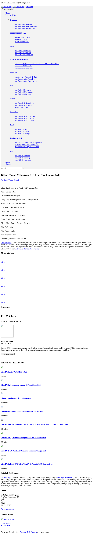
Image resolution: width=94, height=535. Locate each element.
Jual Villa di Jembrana (23, 160)
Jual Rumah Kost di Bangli (24, 118)
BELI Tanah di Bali (22, 42)
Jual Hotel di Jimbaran (23, 53)
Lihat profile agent (8, 354)
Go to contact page (8, 509)
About (8, 162)
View (3, 262)
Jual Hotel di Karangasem (24, 55)
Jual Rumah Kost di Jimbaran (25, 116)
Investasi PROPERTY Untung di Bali (28, 143)
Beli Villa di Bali (21, 40)
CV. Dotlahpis (6, 477)
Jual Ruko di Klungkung (24, 92)
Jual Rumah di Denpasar (23, 105)
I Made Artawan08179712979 (6, 524)
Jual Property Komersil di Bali (26, 77)
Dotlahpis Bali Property (65, 477)
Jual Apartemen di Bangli (24, 24)
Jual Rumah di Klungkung (24, 103)
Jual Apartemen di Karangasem (26, 26)
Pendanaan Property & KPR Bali (27, 147)
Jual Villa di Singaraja (22, 158)
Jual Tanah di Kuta (21, 129)
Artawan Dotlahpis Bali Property (27, 249)
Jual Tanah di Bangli (22, 134)
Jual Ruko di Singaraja (23, 94)
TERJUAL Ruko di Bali (23, 66)
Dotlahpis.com (6, 243)
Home (8, 13)
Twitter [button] (11, 180)
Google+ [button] (17, 180)
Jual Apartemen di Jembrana (25, 28)
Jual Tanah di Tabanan (23, 131)
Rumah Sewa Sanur (22, 107)
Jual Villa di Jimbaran (22, 156)
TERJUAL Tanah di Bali (24, 68)
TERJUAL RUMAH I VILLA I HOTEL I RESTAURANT (37, 64)
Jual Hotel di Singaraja (23, 51)
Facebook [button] (4, 180)
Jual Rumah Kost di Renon (24, 120)
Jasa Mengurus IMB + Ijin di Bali (27, 145)
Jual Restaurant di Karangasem (26, 81)
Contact (8, 164)
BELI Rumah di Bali (22, 37)
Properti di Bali (11, 15)
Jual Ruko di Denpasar (23, 90)
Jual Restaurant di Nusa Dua (25, 79)
